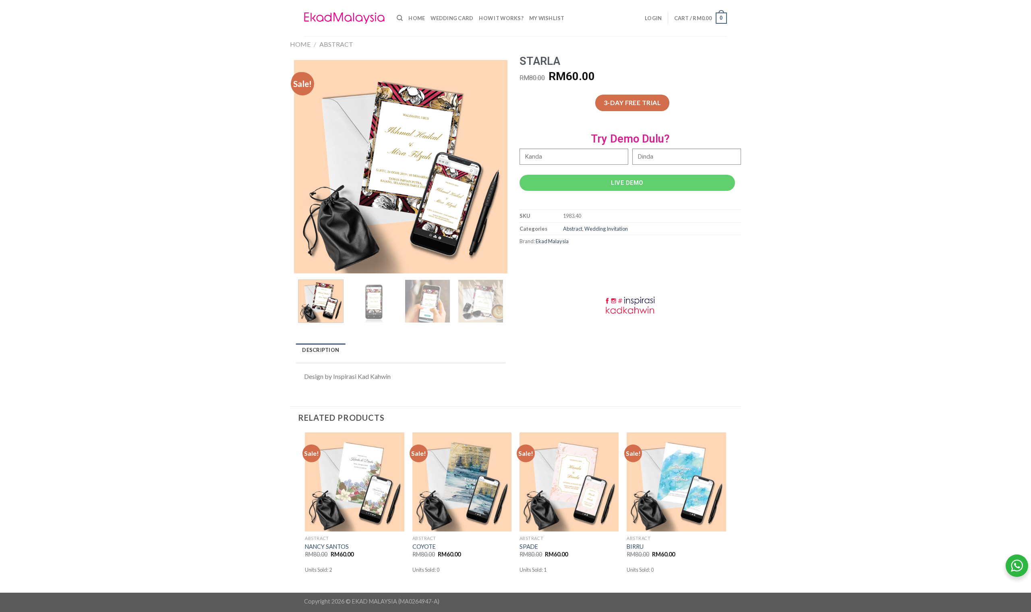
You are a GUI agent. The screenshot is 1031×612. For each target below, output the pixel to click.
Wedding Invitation (606, 228)
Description (320, 350)
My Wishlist (547, 18)
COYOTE (424, 546)
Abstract (336, 44)
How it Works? (501, 18)
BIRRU (635, 546)
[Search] (400, 18)
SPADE (529, 546)
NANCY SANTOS (327, 546)
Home (416, 18)
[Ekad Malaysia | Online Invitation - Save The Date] (344, 18)
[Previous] (308, 166)
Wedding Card (452, 18)
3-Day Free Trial (632, 102)
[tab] (321, 350)
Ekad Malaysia (552, 241)
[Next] (493, 166)
